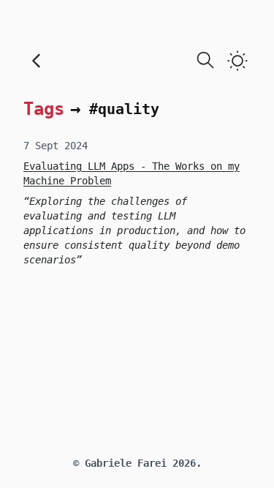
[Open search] (205, 60)
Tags (43, 109)
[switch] (237, 61)
